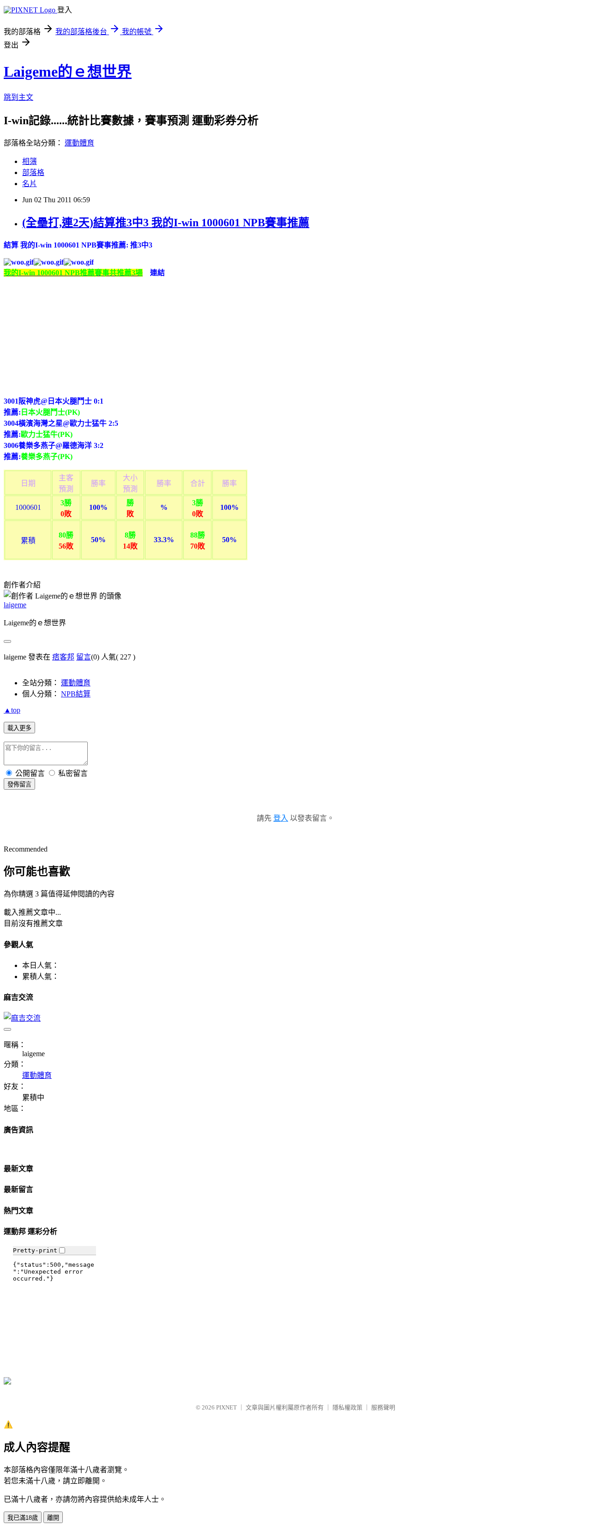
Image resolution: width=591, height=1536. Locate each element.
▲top (12, 710)
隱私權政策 (347, 1407)
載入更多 (19, 728)
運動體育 (79, 143)
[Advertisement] (73, 335)
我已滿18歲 (22, 1517)
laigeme (15, 605)
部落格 (33, 172)
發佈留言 (19, 784)
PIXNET (226, 1407)
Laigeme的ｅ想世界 (68, 71)
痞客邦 (63, 657)
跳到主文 (18, 97)
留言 (83, 657)
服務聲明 (383, 1407)
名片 (29, 183)
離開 (53, 1517)
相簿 (29, 161)
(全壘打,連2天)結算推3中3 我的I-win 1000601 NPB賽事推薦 (165, 223)
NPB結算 (75, 694)
